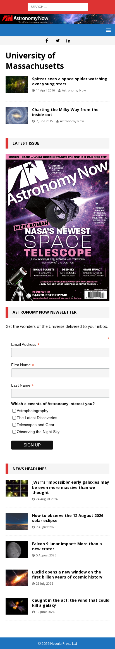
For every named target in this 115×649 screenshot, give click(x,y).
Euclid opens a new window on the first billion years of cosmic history (67, 574)
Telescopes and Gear (35, 424)
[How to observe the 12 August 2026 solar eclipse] (17, 521)
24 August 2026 (47, 499)
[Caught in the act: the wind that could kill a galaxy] (17, 606)
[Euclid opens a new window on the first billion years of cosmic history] (17, 578)
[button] (107, 30)
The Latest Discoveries (37, 417)
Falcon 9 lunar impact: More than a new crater (67, 546)
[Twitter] (58, 40)
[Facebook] (47, 40)
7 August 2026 (46, 527)
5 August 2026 (46, 555)
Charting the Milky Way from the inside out (65, 112)
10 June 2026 (45, 612)
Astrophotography (32, 410)
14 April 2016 (45, 90)
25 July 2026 (44, 583)
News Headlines (30, 468)
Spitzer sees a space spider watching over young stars (69, 81)
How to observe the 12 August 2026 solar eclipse (67, 518)
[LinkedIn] (68, 40)
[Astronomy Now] (57, 21)
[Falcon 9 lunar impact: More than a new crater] (17, 549)
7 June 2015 (44, 121)
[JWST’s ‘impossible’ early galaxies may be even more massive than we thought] (17, 488)
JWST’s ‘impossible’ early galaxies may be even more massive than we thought (70, 487)
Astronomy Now (74, 90)
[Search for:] (58, 6)
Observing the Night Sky (38, 431)
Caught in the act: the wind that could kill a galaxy (70, 603)
